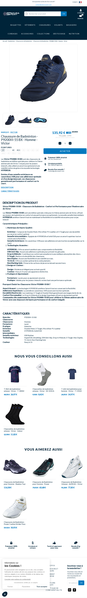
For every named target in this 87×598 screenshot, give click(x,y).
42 (28, 150)
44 (37, 150)
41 (24, 150)
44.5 (3, 153)
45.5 (14, 153)
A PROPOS (50, 565)
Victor (13, 132)
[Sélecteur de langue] (81, 2)
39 (3, 150)
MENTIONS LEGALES (50, 584)
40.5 (18, 150)
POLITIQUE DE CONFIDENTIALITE (54, 589)
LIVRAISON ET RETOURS (52, 570)
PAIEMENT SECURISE (50, 575)
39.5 (8, 150)
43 (33, 150)
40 (13, 150)
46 (19, 153)
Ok (64, 14)
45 (9, 153)
